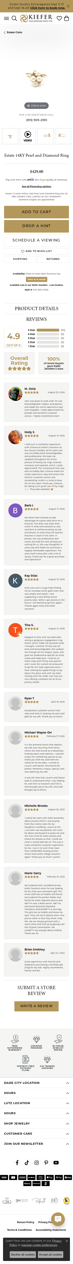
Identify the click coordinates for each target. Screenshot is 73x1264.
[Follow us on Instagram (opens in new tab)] (36, 1163)
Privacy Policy (47, 1222)
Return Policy (25, 1222)
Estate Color (14, 32)
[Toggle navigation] (6, 18)
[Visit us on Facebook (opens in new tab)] (17, 1163)
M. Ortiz (30, 388)
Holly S (29, 432)
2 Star (31, 342)
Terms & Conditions (19, 1229)
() (63, 330)
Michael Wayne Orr (38, 732)
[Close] (68, 6)
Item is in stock (37, 279)
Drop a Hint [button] (36, 226)
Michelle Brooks (36, 805)
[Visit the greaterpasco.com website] (66, 1201)
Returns (53, 259)
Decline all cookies (23, 1254)
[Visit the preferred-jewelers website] (39, 1201)
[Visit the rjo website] (54, 1201)
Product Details (36, 308)
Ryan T (29, 698)
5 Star (31, 330)
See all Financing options (36, 186)
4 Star (31, 334)
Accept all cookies (50, 1254)
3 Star (31, 338)
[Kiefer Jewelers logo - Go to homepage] (36, 18)
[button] (14, 18)
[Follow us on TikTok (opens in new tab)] (27, 1163)
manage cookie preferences (39, 1245)
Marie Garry (33, 873)
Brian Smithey (35, 949)
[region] (36, 78)
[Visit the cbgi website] (7, 1201)
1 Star (31, 346)
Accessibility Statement (51, 1229)
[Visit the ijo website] (22, 1201)
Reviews (36, 319)
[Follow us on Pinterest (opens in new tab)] (46, 1163)
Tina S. (29, 625)
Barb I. (29, 505)
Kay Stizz (31, 575)
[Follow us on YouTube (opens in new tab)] (56, 1163)
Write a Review (36, 1006)
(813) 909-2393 (36, 120)
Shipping (20, 259)
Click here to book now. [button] (47, 8)
